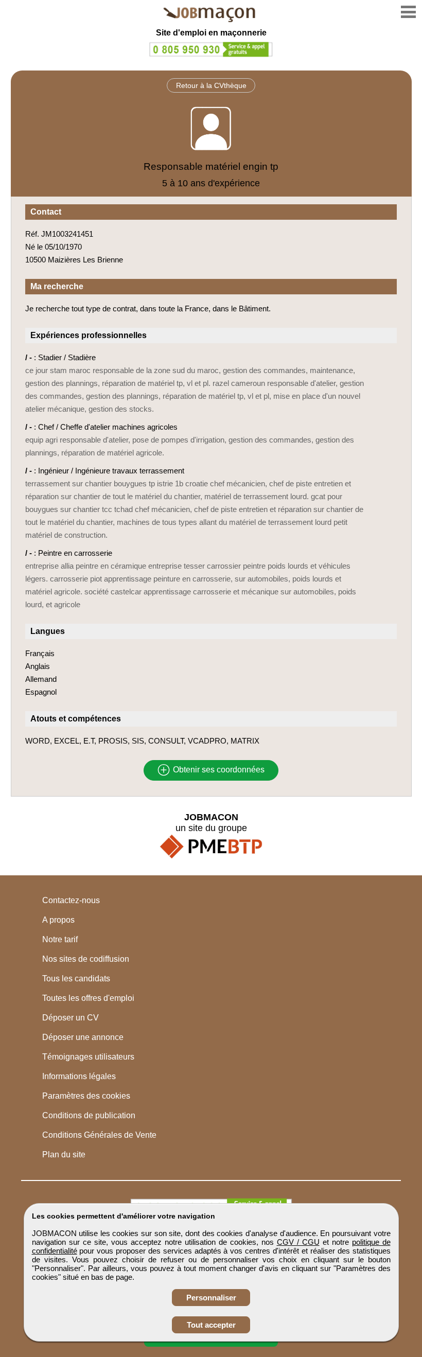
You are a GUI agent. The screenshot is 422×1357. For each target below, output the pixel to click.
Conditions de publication (88, 1115)
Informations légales (79, 1076)
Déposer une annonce (83, 1037)
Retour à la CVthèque (211, 85)
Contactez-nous (71, 900)
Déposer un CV (70, 1017)
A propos (58, 919)
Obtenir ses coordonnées (218, 770)
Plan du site (63, 1154)
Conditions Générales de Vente (99, 1135)
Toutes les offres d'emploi (88, 998)
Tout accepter (211, 1324)
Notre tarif (60, 939)
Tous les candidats (76, 978)
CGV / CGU (298, 1242)
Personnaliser (211, 1297)
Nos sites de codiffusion (85, 959)
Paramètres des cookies (86, 1095)
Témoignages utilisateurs (88, 1056)
